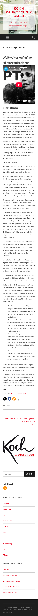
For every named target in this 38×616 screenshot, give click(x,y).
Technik (5, 538)
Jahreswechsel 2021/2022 (12, 592)
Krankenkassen (8, 521)
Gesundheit (7, 509)
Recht (5, 532)
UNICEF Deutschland (18, 394)
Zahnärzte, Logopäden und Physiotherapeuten (27, 421)
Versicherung (7, 544)
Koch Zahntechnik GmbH (19, 12)
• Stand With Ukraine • (11, 587)
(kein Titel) (6, 570)
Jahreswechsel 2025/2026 (12, 575)
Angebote (6, 504)
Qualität (6, 526)
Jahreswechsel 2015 (11, 419)
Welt (8, 405)
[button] (5, 399)
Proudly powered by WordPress (17, 607)
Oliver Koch (20, 51)
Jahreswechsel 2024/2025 (12, 581)
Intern (5, 515)
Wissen (5, 555)
